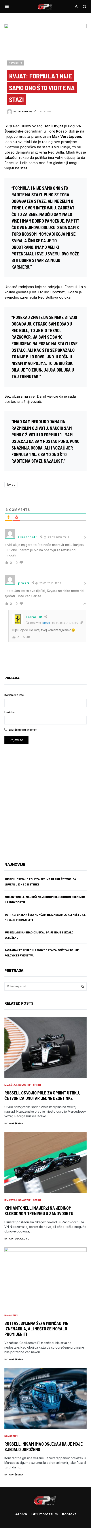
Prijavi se (16, 740)
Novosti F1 (15, 63)
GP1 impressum (44, 1514)
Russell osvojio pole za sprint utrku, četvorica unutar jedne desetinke (42, 1095)
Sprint (37, 1085)
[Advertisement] (45, 800)
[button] (6, 6)
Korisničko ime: (14, 695)
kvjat (11, 484)
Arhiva (21, 1514)
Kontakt (69, 1514)
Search (82, 986)
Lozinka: (9, 712)
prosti (46, 622)
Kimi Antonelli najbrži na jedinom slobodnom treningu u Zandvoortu (38, 1210)
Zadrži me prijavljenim (22, 729)
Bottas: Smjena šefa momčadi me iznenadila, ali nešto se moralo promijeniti (36, 1329)
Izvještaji (10, 1085)
